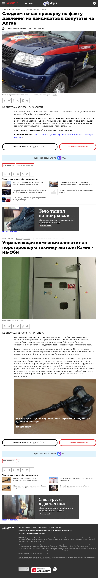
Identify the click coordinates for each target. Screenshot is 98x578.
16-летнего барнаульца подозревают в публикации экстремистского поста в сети (76, 183)
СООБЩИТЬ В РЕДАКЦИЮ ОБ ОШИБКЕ (32, 533)
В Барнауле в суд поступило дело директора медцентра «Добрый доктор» (53, 420)
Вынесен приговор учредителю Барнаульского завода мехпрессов (26, 479)
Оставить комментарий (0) (78, 147)
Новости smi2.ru (10, 232)
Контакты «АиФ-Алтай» (27, 527)
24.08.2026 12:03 (8, 239)
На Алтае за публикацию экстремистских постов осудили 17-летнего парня (28, 183)
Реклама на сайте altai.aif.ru (49, 527)
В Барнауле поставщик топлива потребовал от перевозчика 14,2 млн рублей (29, 487)
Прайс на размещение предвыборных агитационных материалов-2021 (45, 530)
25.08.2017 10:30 (8, 10)
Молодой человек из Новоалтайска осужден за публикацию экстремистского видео (29, 191)
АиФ (55, 95)
